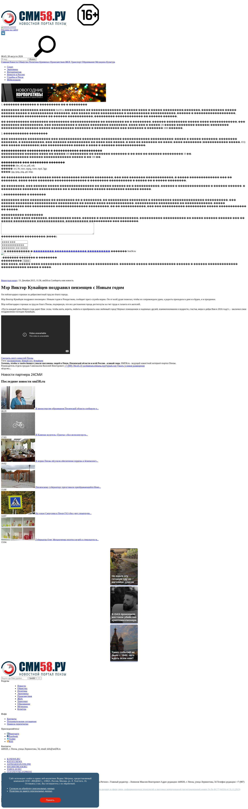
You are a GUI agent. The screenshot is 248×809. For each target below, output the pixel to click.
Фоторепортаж (14, 72)
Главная (5, 62)
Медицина (100, 62)
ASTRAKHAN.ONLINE (19, 764)
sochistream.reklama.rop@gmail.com (100, 366)
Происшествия (57, 62)
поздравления (14, 360)
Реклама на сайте (9, 30)
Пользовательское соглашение (21, 721)
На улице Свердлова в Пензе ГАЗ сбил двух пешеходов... (63, 513)
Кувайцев (38, 360)
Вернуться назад (9, 280)
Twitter (12, 739)
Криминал (44, 62)
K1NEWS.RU (13, 759)
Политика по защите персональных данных (30, 791)
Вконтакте (14, 733)
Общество (24, 62)
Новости (14, 62)
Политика (34, 62)
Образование (88, 62)
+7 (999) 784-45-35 (73, 366)
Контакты (12, 719)
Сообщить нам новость (62, 280)
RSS (11, 741)
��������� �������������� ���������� (71, 251)
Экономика (12, 69)
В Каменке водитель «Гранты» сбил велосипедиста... (62, 435)
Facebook (13, 736)
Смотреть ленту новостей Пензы (17, 358)
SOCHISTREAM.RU (17, 766)
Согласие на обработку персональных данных (32, 788)
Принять (50, 800)
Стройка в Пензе (15, 77)
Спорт (10, 67)
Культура (110, 62)
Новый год (27, 360)
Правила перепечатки (17, 724)
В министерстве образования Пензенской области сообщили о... (67, 408)
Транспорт (76, 62)
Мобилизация (13, 80)
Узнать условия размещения (131, 366)
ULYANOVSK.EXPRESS (19, 772)
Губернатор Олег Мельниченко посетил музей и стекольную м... (67, 539)
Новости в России (16, 74)
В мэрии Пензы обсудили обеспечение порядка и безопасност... (67, 461)
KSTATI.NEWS (14, 761)
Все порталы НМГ (10, 754)
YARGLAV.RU (14, 769)
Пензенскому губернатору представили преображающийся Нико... (68, 487)
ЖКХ (68, 62)
